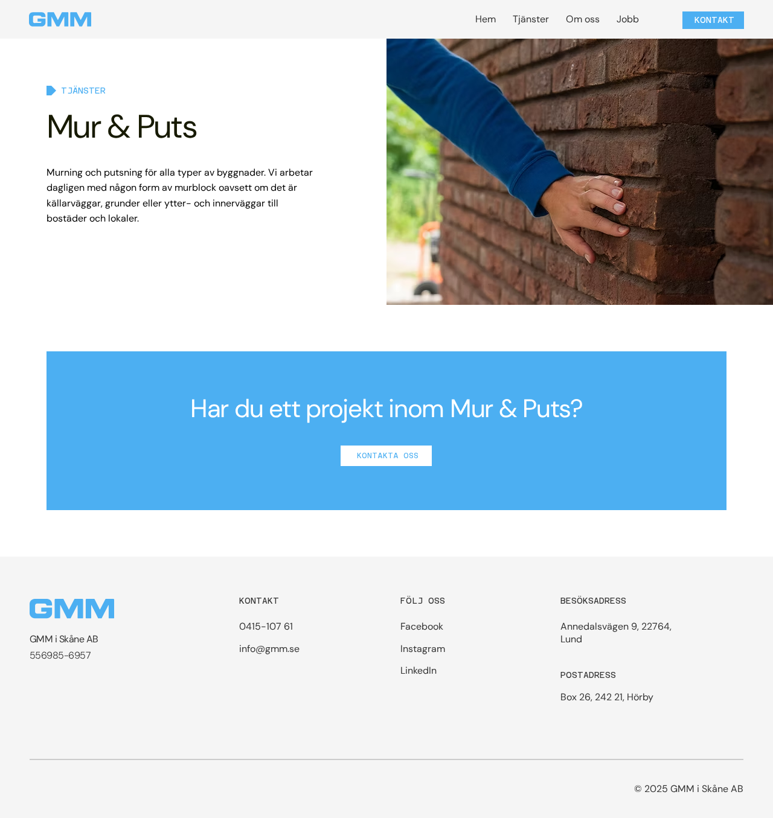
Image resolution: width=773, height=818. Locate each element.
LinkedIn (418, 670)
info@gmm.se (269, 648)
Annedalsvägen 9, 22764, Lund (616, 632)
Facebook (421, 626)
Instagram (422, 648)
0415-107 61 (266, 626)
